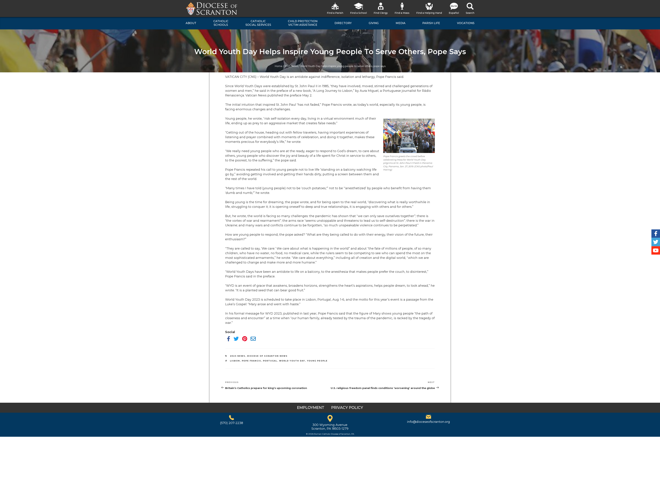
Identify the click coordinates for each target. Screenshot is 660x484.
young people (317, 361)
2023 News (291, 66)
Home (278, 66)
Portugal (270, 361)
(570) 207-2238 (231, 423)
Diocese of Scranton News (267, 356)
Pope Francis (251, 361)
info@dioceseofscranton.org (428, 422)
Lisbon (235, 361)
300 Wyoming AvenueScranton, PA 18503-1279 (329, 427)
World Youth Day (292, 361)
